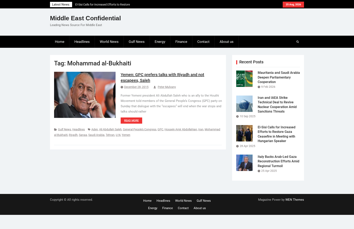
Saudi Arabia (96, 135)
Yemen (126, 135)
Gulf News (137, 42)
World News (109, 42)
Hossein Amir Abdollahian (181, 129)
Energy (160, 42)
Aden (94, 129)
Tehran (110, 135)
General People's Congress (139, 129)
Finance (181, 42)
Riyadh (73, 135)
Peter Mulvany (167, 87)
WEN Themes (294, 200)
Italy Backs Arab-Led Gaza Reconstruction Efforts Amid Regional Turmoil (278, 161)
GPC (160, 129)
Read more (131, 120)
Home (59, 42)
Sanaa (83, 135)
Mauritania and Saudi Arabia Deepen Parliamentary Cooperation (279, 77)
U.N (118, 135)
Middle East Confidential (85, 18)
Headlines (82, 42)
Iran (200, 129)
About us (227, 42)
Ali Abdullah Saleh (110, 129)
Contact (203, 42)
